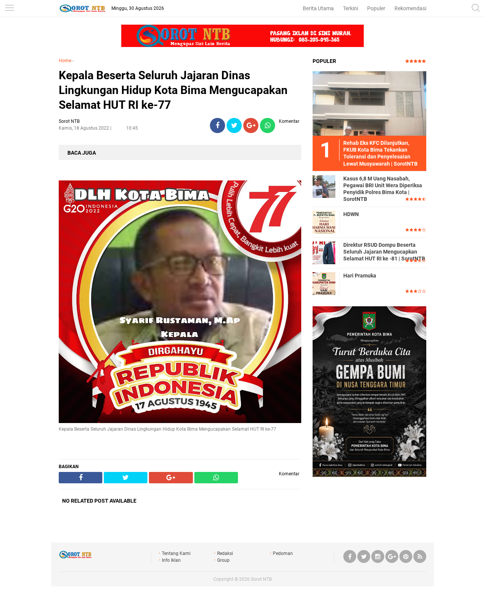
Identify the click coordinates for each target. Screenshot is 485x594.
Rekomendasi (410, 8)
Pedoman (283, 553)
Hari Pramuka (359, 276)
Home (65, 60)
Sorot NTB (261, 579)
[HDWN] (324, 222)
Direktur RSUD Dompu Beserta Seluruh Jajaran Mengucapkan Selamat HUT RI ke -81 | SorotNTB (384, 252)
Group (223, 560)
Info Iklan (171, 560)
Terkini (350, 8)
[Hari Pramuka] (324, 283)
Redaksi (225, 553)
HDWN (351, 214)
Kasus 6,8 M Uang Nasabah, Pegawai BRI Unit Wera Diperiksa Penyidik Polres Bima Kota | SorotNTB (382, 189)
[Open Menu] (9, 8)
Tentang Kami (176, 553)
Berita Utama (318, 8)
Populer (376, 8)
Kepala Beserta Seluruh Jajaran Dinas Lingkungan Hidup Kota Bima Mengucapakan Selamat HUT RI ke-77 (173, 90)
